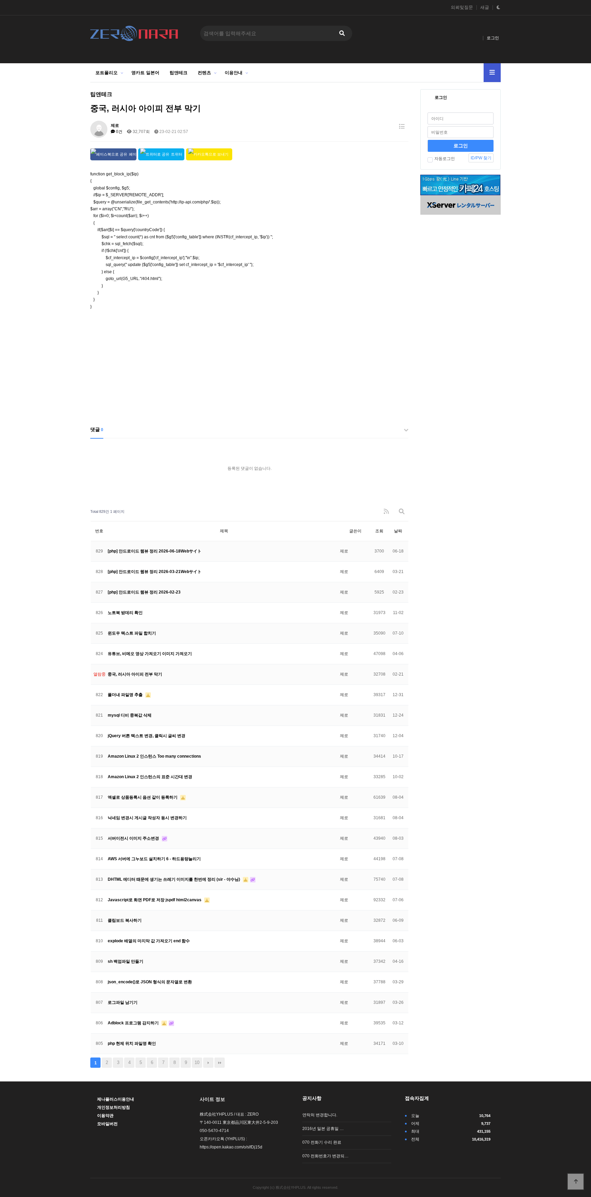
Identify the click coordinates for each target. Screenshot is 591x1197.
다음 (208, 1063)
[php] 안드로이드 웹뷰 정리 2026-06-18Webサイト (154, 551)
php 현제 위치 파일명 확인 (132, 1043)
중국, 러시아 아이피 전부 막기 (135, 674)
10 (197, 1062)
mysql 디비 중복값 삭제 (130, 715)
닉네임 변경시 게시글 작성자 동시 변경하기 (147, 817)
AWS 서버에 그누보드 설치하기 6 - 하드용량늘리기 (154, 858)
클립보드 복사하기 (125, 920)
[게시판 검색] (401, 512)
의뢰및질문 (462, 7)
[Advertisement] (249, 368)
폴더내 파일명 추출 (126, 694)
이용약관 (105, 1115)
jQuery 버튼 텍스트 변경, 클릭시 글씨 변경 (146, 735)
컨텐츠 (204, 72)
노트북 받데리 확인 (125, 612)
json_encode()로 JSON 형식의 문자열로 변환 (150, 982)
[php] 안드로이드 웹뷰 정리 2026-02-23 (144, 592)
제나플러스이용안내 (115, 1099)
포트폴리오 (106, 72)
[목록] (401, 127)
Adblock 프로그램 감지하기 (134, 1023)
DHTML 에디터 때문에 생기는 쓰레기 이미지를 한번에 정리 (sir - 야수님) (174, 879)
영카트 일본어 (145, 72)
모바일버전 (107, 1123)
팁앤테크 (178, 72)
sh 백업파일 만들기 (125, 961)
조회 (379, 531)
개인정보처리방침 (113, 1107)
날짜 (398, 531)
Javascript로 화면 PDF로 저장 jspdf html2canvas (155, 899)
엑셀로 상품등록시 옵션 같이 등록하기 (143, 797)
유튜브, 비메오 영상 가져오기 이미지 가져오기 (150, 653)
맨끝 (219, 1063)
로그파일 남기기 (122, 1002)
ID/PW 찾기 (481, 158)
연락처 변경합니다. (319, 1115)
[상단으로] (575, 1181)
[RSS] (386, 512)
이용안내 (233, 72)
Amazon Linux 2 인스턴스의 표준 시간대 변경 (150, 776)
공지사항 (311, 1098)
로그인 (493, 38)
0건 (118, 131)
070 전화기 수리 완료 (321, 1142)
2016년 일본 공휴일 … (323, 1128)
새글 (484, 7)
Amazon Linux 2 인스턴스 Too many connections (154, 756)
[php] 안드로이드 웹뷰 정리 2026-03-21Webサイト (154, 571)
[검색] (342, 33)
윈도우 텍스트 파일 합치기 (132, 633)
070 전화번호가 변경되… (325, 1156)
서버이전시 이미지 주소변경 (134, 838)
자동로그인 (444, 158)
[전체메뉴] (492, 72)
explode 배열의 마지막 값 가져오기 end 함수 (149, 941)
